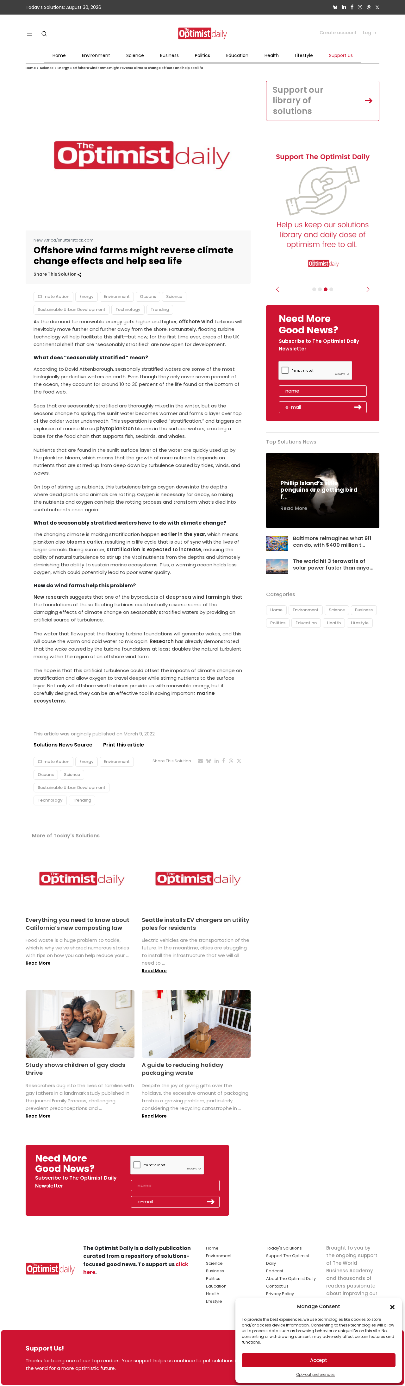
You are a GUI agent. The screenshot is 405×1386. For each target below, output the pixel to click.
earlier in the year (183, 534)
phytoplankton (115, 428)
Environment (96, 55)
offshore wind (196, 321)
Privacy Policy (280, 1294)
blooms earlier (84, 542)
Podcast (274, 1271)
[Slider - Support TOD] (325, 289)
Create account (338, 32)
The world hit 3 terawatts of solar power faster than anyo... (333, 564)
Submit (358, 407)
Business (169, 55)
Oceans (148, 296)
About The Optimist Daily (291, 1279)
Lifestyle (304, 55)
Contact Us (277, 1286)
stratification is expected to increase (154, 549)
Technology (127, 309)
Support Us (341, 55)
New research (51, 597)
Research (162, 641)
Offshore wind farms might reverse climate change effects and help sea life (138, 68)
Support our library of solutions (298, 100)
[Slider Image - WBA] (320, 289)
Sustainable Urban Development (71, 309)
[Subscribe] (314, 289)
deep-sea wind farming (196, 597)
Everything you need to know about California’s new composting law (77, 924)
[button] (392, 1306)
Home (59, 55)
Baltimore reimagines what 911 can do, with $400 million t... (332, 542)
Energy (63, 68)
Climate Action (53, 296)
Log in (369, 32)
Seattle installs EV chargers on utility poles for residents (195, 924)
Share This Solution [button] (56, 274)
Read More (38, 963)
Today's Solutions (284, 1248)
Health (272, 55)
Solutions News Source (63, 744)
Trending (160, 309)
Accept (318, 1360)
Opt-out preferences (315, 1374)
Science (135, 55)
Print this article (123, 744)
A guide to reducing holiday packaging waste (182, 1069)
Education (237, 55)
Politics (202, 55)
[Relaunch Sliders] (331, 289)
